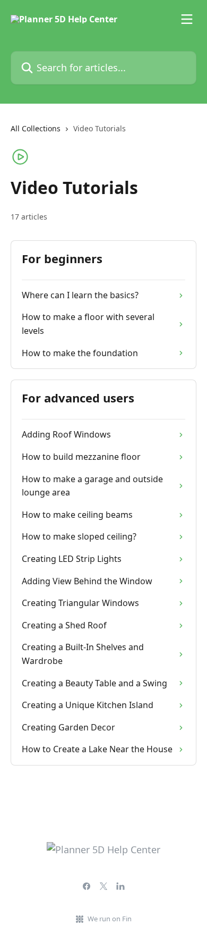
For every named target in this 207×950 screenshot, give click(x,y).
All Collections (36, 128)
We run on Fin (110, 918)
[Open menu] (186, 19)
